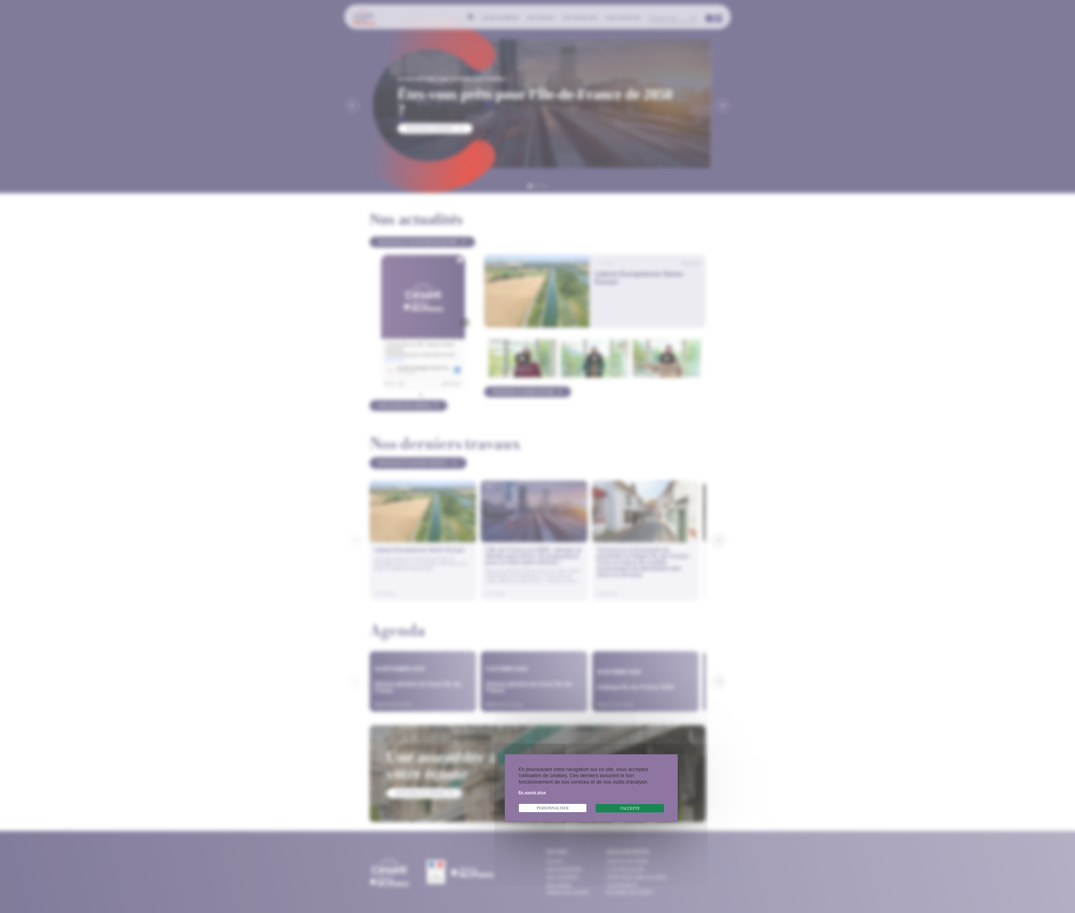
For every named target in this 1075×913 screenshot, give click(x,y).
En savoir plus (532, 792)
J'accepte (630, 808)
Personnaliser (553, 808)
